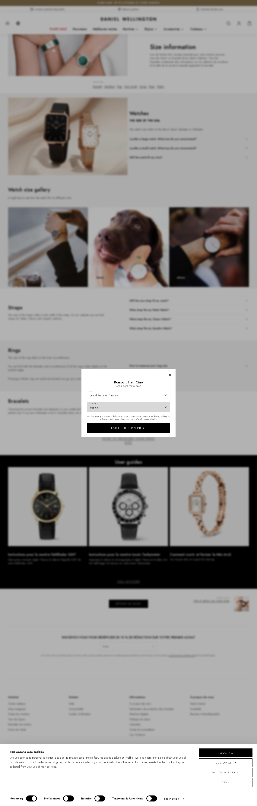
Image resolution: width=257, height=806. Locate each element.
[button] (170, 375)
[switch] (68, 798)
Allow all (225, 752)
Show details (171, 799)
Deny (225, 782)
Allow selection (225, 772)
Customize (224, 762)
